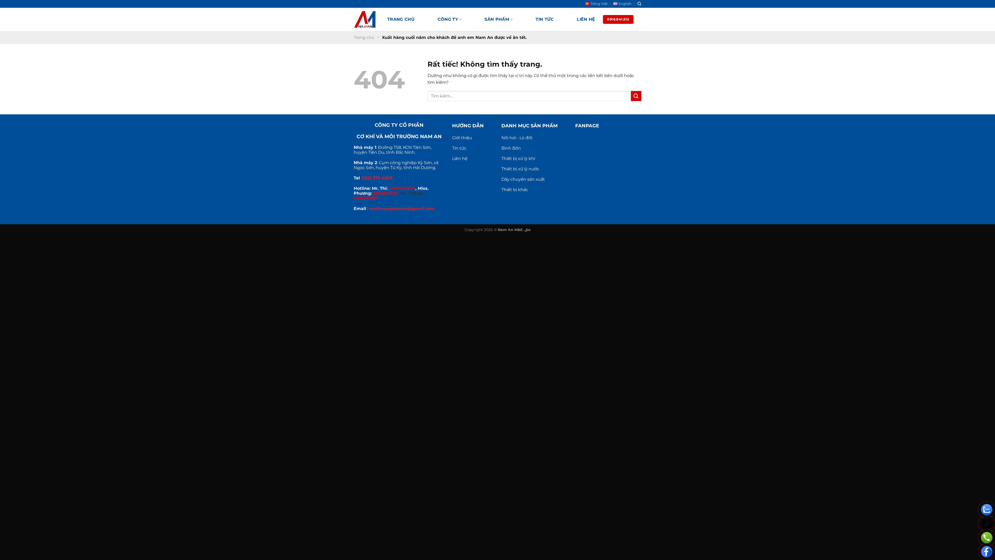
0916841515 (385, 193)
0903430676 (402, 188)
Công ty (448, 19)
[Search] (639, 4)
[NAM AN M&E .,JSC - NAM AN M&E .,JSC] (367, 19)
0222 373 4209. (377, 178)
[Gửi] (636, 96)
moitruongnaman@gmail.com (402, 208)
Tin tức (545, 19)
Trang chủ (401, 19)
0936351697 (366, 198)
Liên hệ (586, 19)
